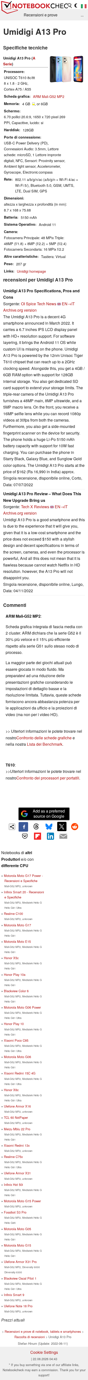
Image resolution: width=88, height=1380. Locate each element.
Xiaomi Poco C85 (16, 1040)
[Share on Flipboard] (37, 836)
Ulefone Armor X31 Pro (20, 1261)
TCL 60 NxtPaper (16, 1117)
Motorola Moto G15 (17, 1245)
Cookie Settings (44, 1352)
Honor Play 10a (14, 974)
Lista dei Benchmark (44, 744)
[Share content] (12, 827)
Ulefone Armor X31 (17, 1173)
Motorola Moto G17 (17, 925)
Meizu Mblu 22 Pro (17, 1129)
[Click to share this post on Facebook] (23, 826)
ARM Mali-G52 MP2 (48, 96)
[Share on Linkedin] (50, 836)
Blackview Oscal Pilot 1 (20, 1278)
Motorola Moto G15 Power (22, 1201)
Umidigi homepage (31, 271)
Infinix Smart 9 (14, 1294)
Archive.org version (20, 310)
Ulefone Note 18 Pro (18, 1306)
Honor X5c (11, 957)
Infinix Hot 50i (13, 1184)
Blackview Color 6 (16, 991)
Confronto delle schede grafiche (44, 738)
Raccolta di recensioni (29, 1336)
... (82, 15)
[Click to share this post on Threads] (36, 826)
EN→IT (68, 304)
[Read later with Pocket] (24, 836)
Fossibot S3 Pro (15, 1212)
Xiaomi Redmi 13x (17, 1145)
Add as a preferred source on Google (49, 813)
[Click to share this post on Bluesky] (49, 826)
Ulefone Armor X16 (17, 1106)
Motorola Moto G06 (17, 1056)
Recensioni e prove (40, 15)
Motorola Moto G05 (17, 1229)
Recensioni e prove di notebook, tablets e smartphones (43, 1331)
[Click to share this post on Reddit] (74, 826)
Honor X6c (11, 1089)
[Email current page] (63, 836)
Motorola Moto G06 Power (22, 1007)
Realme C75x (13, 1156)
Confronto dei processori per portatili (47, 778)
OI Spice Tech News (38, 304)
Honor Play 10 (14, 1023)
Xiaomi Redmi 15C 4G (19, 1073)
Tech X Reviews (35, 506)
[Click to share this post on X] (61, 826)
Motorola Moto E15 (17, 941)
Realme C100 (13, 913)
